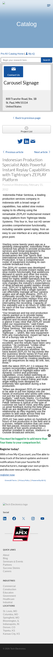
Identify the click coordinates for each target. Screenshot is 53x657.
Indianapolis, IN (11, 624)
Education (8, 592)
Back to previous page (28, 117)
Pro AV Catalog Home (12, 54)
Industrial (8, 602)
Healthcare (8, 599)
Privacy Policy (24, 480)
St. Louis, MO (10, 611)
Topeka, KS (9, 630)
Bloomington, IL (11, 621)
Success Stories (11, 568)
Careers (7, 571)
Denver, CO (9, 627)
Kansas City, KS (11, 634)
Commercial (9, 586)
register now (7, 474)
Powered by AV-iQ (39, 480)
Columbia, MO (10, 614)
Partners (7, 565)
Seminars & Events (13, 561)
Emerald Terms (11, 480)
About (6, 555)
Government (9, 596)
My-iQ (31, 54)
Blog (5, 558)
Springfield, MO (11, 617)
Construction (9, 589)
